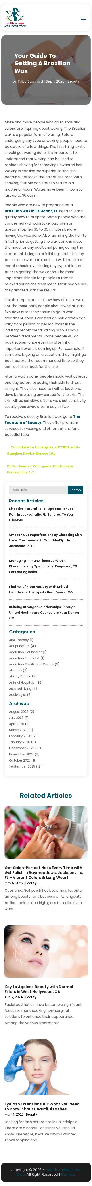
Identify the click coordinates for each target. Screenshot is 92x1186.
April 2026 (16, 724)
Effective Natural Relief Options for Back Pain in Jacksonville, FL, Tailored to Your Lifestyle (42, 514)
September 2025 (22, 766)
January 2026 (19, 742)
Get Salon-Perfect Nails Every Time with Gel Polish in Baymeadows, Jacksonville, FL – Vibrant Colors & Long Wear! (44, 872)
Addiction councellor (25, 652)
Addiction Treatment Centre (31, 664)
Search (75, 490)
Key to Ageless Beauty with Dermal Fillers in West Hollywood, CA (39, 989)
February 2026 (20, 736)
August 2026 (19, 711)
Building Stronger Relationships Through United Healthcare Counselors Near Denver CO (44, 612)
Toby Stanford (30, 81)
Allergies (15, 670)
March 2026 (18, 730)
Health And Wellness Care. (49, 1172)
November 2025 (21, 754)
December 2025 (21, 748)
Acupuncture (19, 646)
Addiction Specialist (24, 658)
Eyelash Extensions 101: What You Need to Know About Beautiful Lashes (42, 1106)
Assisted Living (20, 688)
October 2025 (20, 760)
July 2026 (16, 717)
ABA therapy (19, 640)
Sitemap (68, 1174)
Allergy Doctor (20, 676)
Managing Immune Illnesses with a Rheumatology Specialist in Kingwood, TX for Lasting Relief (43, 566)
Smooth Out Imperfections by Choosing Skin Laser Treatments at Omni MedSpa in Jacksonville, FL (45, 540)
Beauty (73, 81)
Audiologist (17, 694)
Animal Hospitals (22, 682)
